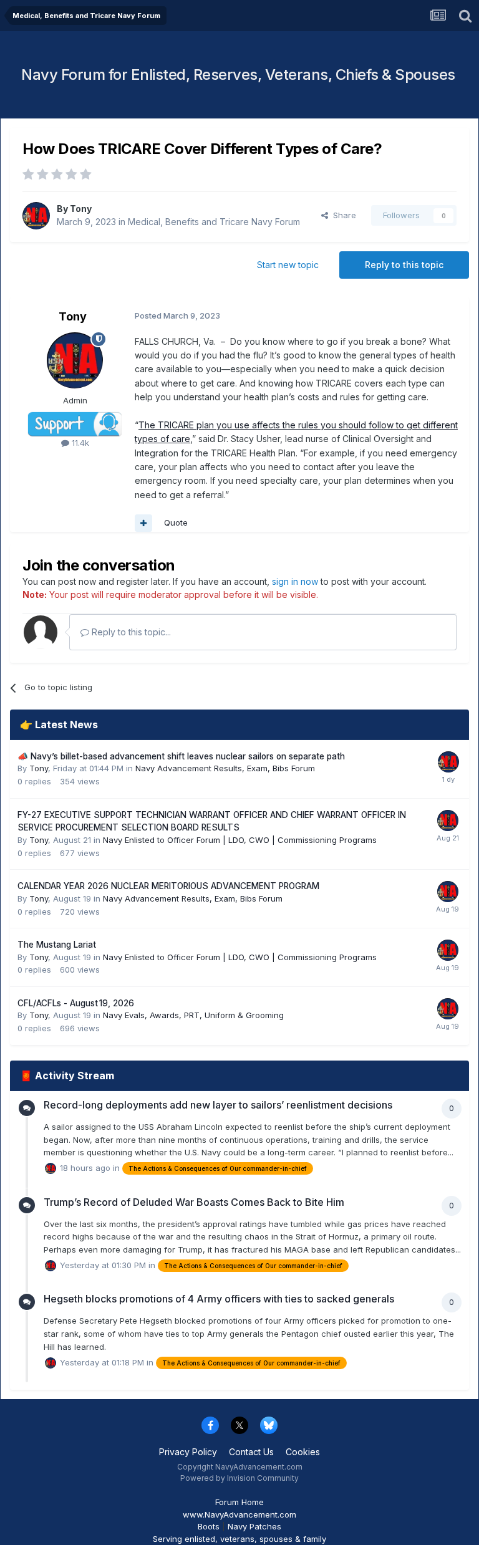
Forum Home (239, 1502)
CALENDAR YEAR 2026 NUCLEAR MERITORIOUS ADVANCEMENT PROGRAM (168, 886)
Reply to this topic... (130, 632)
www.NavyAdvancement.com (239, 1514)
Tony (81, 208)
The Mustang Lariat (56, 945)
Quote (176, 522)
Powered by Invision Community (239, 1478)
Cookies (303, 1451)
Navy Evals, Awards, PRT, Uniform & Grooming (193, 1015)
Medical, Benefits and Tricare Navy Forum (214, 221)
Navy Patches (254, 1526)
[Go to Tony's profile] (36, 215)
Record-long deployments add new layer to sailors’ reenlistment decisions (218, 1105)
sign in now (295, 581)
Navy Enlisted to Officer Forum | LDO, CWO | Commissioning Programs (240, 840)
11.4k (79, 443)
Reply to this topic (404, 264)
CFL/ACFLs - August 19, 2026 (75, 1003)
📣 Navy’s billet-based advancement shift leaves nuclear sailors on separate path (181, 756)
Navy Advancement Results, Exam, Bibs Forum (225, 768)
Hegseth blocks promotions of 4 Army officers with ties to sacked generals (219, 1298)
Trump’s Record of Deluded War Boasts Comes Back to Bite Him (194, 1202)
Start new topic (288, 264)
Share (342, 215)
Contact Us (251, 1451)
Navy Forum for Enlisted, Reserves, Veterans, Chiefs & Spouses (238, 74)
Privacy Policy (188, 1451)
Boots (209, 1526)
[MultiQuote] (143, 523)
